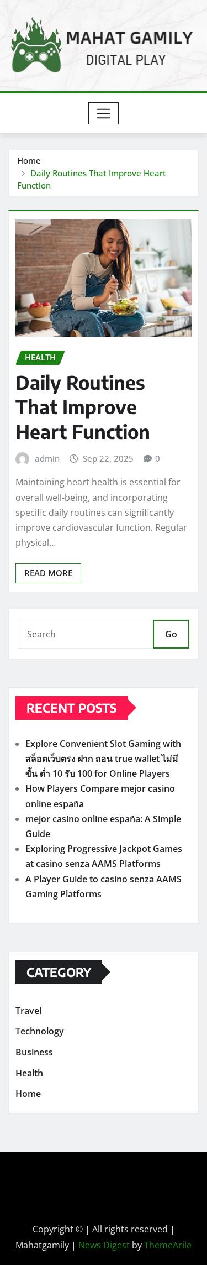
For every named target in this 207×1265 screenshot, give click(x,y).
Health (29, 1073)
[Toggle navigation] (103, 113)
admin (47, 458)
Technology (39, 1032)
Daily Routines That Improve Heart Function (82, 406)
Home (29, 160)
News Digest (104, 1245)
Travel (28, 1011)
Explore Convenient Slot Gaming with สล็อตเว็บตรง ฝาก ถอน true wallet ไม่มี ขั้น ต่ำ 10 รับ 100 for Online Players (103, 759)
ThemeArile (168, 1245)
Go (171, 634)
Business (34, 1052)
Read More (48, 572)
